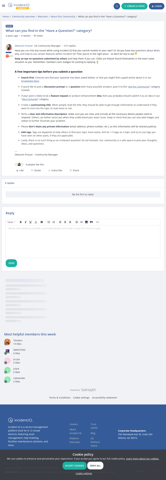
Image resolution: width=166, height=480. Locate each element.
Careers (74, 424)
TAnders (17, 340)
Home (6, 16)
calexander (19, 378)
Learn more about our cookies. (142, 458)
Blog (93, 433)
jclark (16, 368)
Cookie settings (81, 397)
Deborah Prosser (24, 45)
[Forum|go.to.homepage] (19, 6)
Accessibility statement (104, 397)
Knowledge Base (30, 81)
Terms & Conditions (60, 397)
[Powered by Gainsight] (83, 390)
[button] (4, 6)
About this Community (63, 16)
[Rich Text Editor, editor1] (83, 241)
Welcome (43, 16)
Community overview (23, 16)
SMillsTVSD (19, 349)
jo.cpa (16, 359)
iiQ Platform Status (95, 442)
